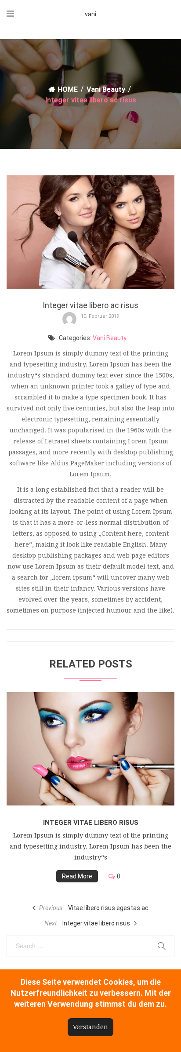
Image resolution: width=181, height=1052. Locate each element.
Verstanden (90, 1026)
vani (90, 14)
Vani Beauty (106, 89)
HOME (68, 89)
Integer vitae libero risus (90, 823)
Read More (77, 876)
